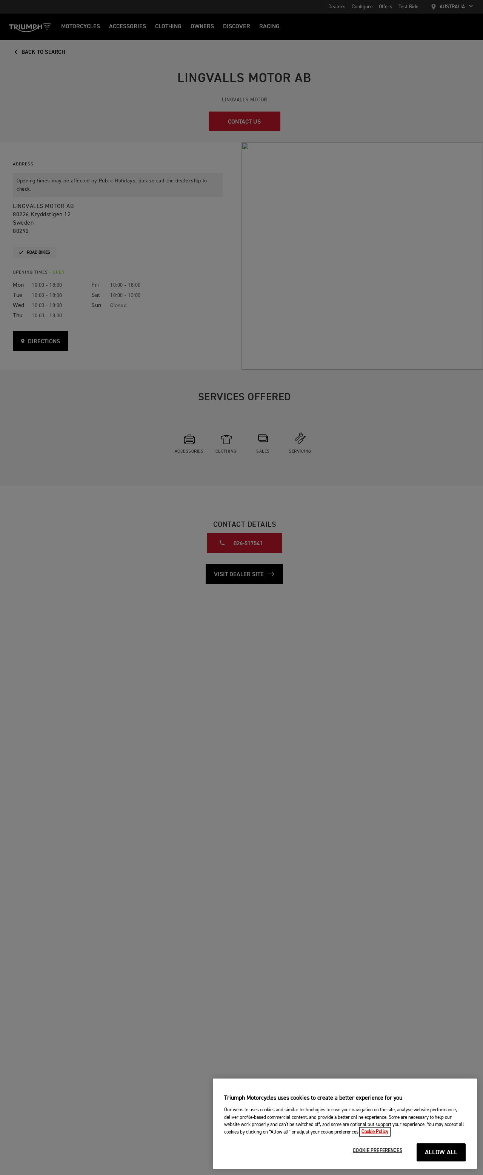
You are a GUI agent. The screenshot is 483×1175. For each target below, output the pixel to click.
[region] (345, 1124)
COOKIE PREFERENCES (377, 1150)
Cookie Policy (374, 1131)
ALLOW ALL (441, 1152)
